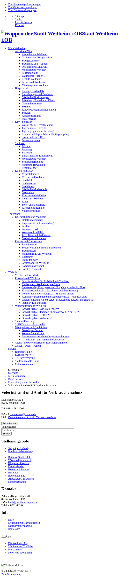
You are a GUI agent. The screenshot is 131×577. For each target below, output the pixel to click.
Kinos (25, 201)
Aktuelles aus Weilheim (34, 54)
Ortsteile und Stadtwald (34, 66)
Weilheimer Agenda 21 (34, 75)
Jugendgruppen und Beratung (38, 131)
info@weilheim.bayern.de (24, 502)
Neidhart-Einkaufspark (34, 302)
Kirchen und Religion (33, 207)
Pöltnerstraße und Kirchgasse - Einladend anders (48, 293)
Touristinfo (14, 213)
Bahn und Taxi (30, 229)
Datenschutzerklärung (20, 525)
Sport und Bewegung (33, 164)
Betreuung (27, 152)
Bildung (26, 146)
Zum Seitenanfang (11, 574)
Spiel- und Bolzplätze (33, 137)
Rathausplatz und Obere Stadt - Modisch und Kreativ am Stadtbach (58, 299)
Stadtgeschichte (30, 60)
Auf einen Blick (23, 51)
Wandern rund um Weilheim (37, 253)
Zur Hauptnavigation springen (24, 4)
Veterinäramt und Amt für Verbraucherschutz (32, 417)
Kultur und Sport (24, 170)
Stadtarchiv (28, 192)
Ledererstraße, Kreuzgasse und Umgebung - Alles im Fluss (53, 287)
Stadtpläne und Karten (34, 238)
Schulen (26, 112)
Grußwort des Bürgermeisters (38, 57)
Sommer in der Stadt (33, 265)
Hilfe (11, 519)
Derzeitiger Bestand (32, 330)
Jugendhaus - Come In (34, 128)
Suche (18, 19)
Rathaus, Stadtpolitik (33, 91)
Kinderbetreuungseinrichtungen (39, 109)
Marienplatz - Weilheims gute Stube (41, 284)
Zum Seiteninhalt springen (22, 10)
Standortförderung (25, 321)
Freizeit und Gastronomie (28, 241)
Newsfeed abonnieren (20, 552)
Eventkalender (29, 167)
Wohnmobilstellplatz (33, 232)
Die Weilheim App (18, 543)
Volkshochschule (31, 210)
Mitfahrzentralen (24, 364)
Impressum (14, 528)
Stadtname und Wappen (34, 63)
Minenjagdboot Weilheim (35, 85)
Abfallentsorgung (31, 115)
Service (12, 348)
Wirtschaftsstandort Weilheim (30, 305)
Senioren (20, 143)
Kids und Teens (23, 121)
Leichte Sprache (23, 22)
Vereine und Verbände (34, 177)
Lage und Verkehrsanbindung (38, 223)
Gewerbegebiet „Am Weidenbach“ (40, 308)
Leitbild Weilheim (31, 78)
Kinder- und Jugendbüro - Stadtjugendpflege (46, 134)
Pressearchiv (15, 549)
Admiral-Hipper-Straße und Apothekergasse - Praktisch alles (54, 296)
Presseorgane (29, 118)
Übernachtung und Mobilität (30, 216)
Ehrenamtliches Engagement (37, 155)
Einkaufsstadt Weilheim (27, 278)
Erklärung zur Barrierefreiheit (24, 522)
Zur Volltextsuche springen (22, 7)
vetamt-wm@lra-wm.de (23, 414)
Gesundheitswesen (32, 103)
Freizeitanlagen (30, 259)
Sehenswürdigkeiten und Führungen (41, 247)
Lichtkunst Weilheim (33, 198)
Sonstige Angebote (32, 269)
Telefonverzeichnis (25, 357)
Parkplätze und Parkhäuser (36, 235)
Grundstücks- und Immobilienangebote (43, 339)
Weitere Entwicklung (33, 333)
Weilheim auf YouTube (20, 546)
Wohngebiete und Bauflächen (31, 327)
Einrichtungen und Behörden (37, 94)
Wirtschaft (13, 272)
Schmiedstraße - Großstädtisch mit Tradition (45, 281)
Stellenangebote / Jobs (27, 361)
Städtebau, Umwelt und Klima (38, 100)
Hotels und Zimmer (32, 220)
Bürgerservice (22, 88)
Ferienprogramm (31, 140)
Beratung (27, 149)
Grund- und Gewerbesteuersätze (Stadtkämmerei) (41, 342)
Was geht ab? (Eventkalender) (38, 124)
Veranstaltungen (30, 174)
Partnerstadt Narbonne (34, 82)
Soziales (26, 106)
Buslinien (27, 226)
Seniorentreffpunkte (32, 161)
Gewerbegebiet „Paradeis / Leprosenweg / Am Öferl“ (50, 311)
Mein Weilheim (16, 48)
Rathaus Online (23, 351)
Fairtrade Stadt (30, 72)
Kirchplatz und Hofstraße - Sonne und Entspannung (50, 290)
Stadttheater (28, 186)
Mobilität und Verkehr (34, 69)
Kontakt (19, 25)
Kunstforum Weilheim (34, 195)
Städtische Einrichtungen (35, 97)
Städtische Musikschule (34, 189)
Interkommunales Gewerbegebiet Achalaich (45, 336)
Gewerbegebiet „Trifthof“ (35, 315)
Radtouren (27, 256)
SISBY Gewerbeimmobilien (30, 324)
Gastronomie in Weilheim (35, 262)
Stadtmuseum (29, 183)
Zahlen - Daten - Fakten (28, 345)
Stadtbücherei (29, 180)
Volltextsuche (8, 426)
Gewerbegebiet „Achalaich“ (37, 318)
